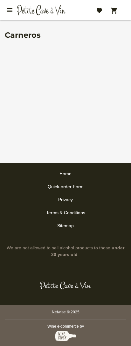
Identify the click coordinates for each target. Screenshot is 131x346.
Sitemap (65, 225)
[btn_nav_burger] (9, 10)
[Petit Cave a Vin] (65, 285)
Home (65, 173)
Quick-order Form (66, 186)
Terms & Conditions (65, 212)
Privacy (65, 199)
